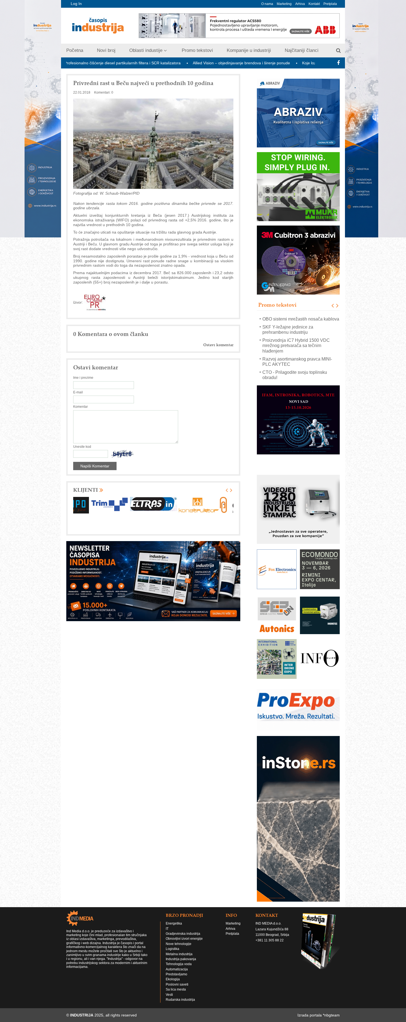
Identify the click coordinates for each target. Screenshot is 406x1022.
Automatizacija (177, 974)
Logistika (172, 954)
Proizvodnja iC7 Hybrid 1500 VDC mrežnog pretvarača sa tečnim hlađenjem (296, 337)
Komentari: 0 (103, 92)
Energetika (174, 929)
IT (167, 934)
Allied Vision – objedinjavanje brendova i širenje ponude (191, 63)
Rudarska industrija (180, 1005)
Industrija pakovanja (181, 964)
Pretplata (330, 4)
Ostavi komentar (218, 345)
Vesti (169, 1000)
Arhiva (300, 4)
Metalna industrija (179, 959)
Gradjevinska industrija (183, 939)
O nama (267, 4)
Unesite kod (82, 447)
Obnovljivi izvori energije (184, 944)
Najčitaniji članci (301, 50)
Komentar (80, 407)
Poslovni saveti (177, 990)
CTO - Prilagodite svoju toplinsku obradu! (294, 367)
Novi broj (106, 50)
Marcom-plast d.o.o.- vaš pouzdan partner (295, 380)
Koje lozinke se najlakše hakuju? (280, 63)
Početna (74, 50)
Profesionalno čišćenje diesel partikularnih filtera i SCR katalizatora (72, 63)
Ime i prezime (83, 378)
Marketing (284, 4)
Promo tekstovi (197, 50)
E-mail (78, 392)
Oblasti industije (145, 50)
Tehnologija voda (179, 969)
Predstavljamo (176, 979)
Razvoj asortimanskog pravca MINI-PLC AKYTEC (297, 353)
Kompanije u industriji (249, 50)
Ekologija (173, 984)
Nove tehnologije (178, 949)
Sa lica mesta (176, 995)
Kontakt (314, 4)
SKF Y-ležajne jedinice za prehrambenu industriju (287, 321)
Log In (76, 3)
